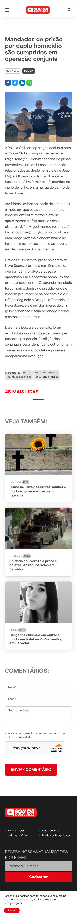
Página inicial (16, 831)
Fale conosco (50, 831)
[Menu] (7, 10)
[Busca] (69, 10)
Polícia (28, 71)
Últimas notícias (17, 836)
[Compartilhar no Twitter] (15, 83)
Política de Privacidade (56, 836)
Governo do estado (46, 373)
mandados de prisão (19, 377)
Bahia (26, 373)
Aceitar (12, 910)
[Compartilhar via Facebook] (8, 83)
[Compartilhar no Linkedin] (22, 83)
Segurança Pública (47, 377)
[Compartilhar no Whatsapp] (29, 83)
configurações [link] (13, 903)
